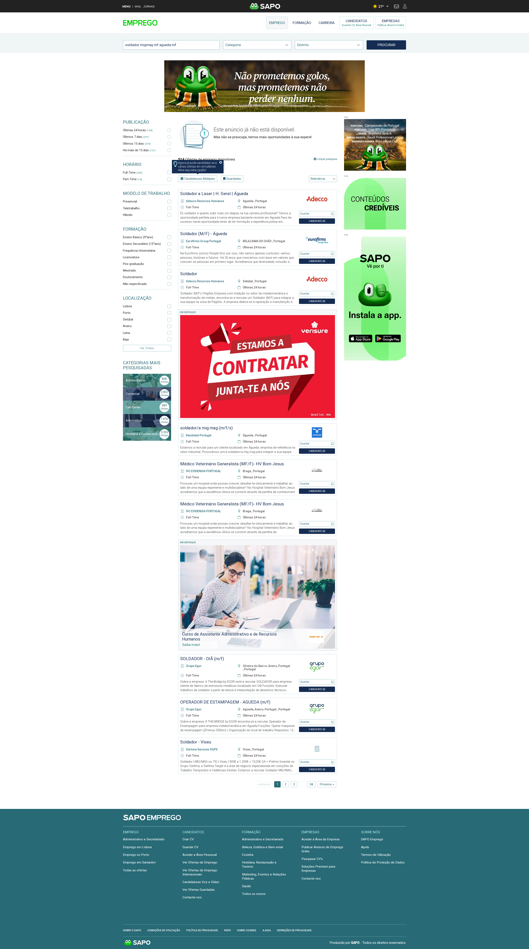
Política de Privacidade (202, 930)
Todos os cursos (254, 894)
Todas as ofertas (135, 870)
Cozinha (247, 855)
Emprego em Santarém (139, 862)
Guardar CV (190, 847)
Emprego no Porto (136, 855)
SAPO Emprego (372, 839)
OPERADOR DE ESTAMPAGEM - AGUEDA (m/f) (225, 702)
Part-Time (132, 179)
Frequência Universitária (139, 250)
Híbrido (127, 215)
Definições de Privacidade (294, 930)
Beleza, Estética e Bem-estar (262, 847)
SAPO (137, 943)
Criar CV (188, 839)
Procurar (386, 45)
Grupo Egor (194, 666)
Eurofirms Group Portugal (203, 241)
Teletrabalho (131, 208)
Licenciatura (131, 257)
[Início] (152, 23)
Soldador (188, 273)
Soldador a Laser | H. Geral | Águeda (214, 193)
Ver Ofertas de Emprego (199, 862)
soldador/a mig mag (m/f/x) (206, 427)
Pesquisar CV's (312, 859)
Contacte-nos (192, 897)
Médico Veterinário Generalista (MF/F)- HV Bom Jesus (232, 463)
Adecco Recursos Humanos (205, 201)
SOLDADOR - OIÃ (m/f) (202, 658)
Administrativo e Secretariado (143, 839)
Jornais (149, 6)
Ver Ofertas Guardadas (198, 890)
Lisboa (127, 306)
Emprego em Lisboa (137, 847)
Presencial (130, 201)
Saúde (246, 886)
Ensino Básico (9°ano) (138, 237)
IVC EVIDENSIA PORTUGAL (203, 471)
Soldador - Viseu (195, 741)
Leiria (126, 333)
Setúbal (128, 319)
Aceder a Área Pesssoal (199, 855)
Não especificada (135, 284)
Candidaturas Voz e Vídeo (200, 882)
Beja (126, 339)
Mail (138, 6)
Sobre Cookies (246, 930)
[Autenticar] (396, 7)
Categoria (233, 45)
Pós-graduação (133, 264)
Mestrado (129, 270)
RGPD (227, 930)
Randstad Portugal (198, 435)
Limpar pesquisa (326, 159)
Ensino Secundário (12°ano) (142, 244)
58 (311, 784)
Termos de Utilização (376, 855)
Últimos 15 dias (137, 143)
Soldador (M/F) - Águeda (203, 233)
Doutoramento (133, 277)
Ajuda (365, 847)
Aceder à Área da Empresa (320, 839)
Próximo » (327, 784)
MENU (126, 6)
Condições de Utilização (163, 930)
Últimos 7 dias (136, 137)
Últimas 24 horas (138, 130)
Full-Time (132, 172)
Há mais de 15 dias (139, 150)
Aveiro (127, 326)
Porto (127, 313)
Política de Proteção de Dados (383, 862)
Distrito (303, 45)
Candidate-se (317, 221)
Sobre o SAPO (132, 930)
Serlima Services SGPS (202, 749)
